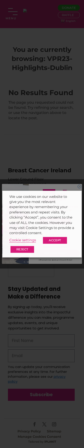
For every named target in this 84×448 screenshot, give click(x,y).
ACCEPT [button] (55, 240)
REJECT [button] (22, 249)
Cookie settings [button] (22, 240)
